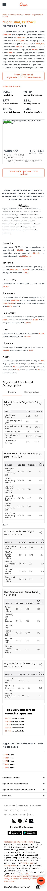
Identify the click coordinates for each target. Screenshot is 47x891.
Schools (12, 392)
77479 (8, 718)
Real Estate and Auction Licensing (18, 842)
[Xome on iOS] (15, 832)
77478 (5, 17)
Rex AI (31, 814)
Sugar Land (36, 15)
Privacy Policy (10, 865)
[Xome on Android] (30, 832)
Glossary (8, 810)
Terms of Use (27, 863)
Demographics (31, 392)
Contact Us (23, 806)
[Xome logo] (24, 4)
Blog (17, 810)
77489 (8, 731)
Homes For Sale (16, 15)
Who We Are (9, 806)
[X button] (26, 820)
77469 (8, 728)
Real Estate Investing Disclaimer (18, 876)
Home (5, 15)
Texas (27, 15)
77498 (8, 721)
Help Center (35, 806)
